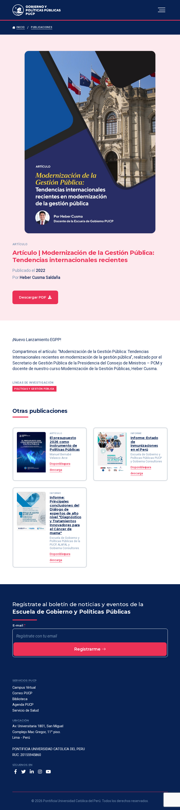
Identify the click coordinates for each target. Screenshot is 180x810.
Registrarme (88, 649)
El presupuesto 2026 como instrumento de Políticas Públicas (65, 444)
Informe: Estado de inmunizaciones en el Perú (144, 444)
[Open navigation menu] (161, 10)
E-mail (19, 625)
